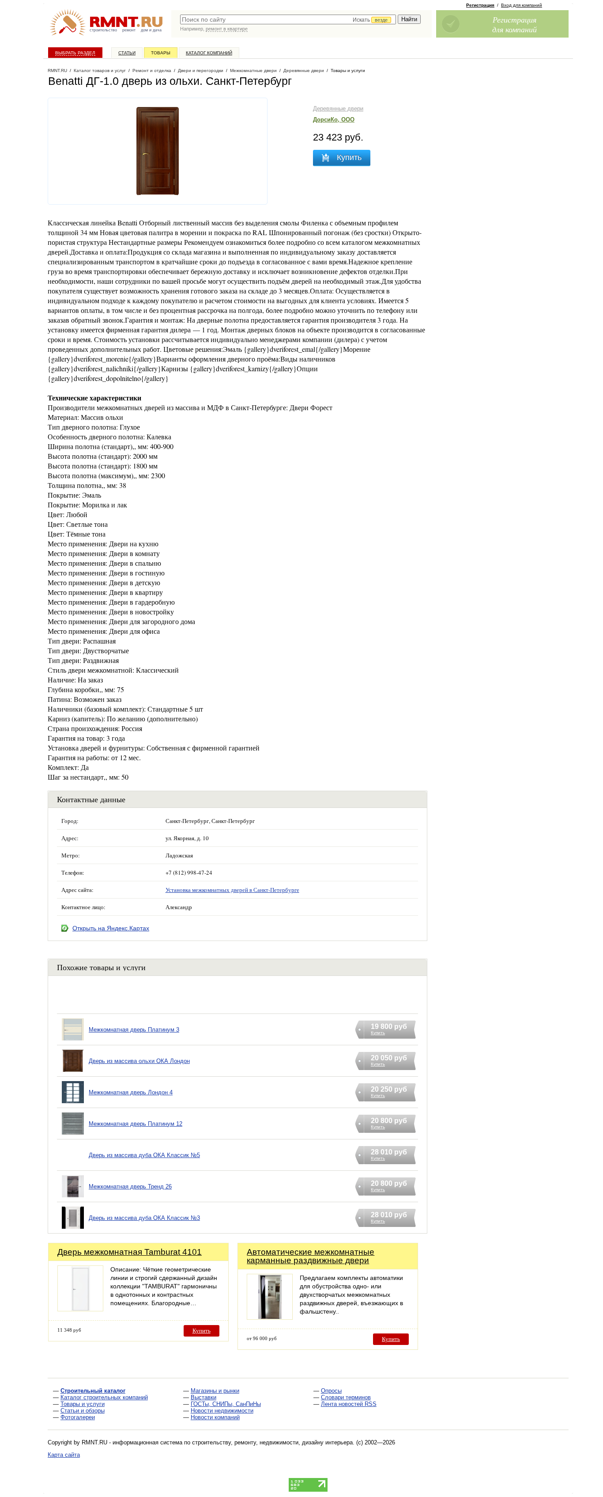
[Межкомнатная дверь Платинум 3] (73, 1040)
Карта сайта (64, 1454)
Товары (160, 52)
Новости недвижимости (222, 1410)
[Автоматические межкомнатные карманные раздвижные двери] (269, 1317)
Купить (201, 1330)
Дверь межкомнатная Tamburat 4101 (129, 1252)
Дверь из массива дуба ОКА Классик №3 (144, 1218)
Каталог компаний (209, 52)
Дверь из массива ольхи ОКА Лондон (139, 1061)
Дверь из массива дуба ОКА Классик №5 (144, 1155)
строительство (103, 30)
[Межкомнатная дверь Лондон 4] (73, 1103)
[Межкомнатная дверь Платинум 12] (73, 1134)
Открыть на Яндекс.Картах (110, 928)
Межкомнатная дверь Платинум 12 (135, 1123)
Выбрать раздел (75, 52)
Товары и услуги (82, 1404)
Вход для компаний (521, 5)
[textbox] (288, 19)
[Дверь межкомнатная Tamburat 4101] (80, 1309)
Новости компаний (215, 1417)
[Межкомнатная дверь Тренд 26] (73, 1197)
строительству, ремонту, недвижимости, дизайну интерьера (272, 1442)
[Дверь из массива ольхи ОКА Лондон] (73, 1072)
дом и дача (151, 30)
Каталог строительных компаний (104, 1397)
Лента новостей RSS (349, 1404)
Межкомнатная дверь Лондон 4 (131, 1092)
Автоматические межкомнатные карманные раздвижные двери (310, 1256)
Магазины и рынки (215, 1390)
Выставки (203, 1397)
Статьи (127, 52)
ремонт (129, 30)
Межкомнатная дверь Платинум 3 (134, 1029)
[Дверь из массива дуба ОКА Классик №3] (73, 1229)
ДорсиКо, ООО (333, 119)
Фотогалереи (77, 1417)
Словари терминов (346, 1397)
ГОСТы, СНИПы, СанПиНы (226, 1404)
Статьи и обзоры (82, 1410)
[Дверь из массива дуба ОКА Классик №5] (73, 1166)
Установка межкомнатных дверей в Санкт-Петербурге (232, 890)
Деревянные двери (338, 108)
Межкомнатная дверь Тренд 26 (130, 1186)
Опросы (331, 1390)
